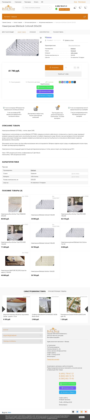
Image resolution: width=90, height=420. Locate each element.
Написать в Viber (46, 91)
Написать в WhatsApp (46, 87)
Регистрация (82, 2)
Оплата (36, 2)
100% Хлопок (74, 53)
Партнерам (27, 2)
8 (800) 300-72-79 (66, 376)
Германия (73, 50)
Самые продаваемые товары (35, 291)
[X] (75, 82)
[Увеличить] (22, 47)
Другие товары (75, 173)
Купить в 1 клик (63, 74)
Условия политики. (52, 418)
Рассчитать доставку (34, 82)
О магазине (18, 2)
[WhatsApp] (60, 82)
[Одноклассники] (70, 82)
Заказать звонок (64, 9)
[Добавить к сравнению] (40, 41)
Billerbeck (73, 48)
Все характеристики (74, 45)
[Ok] (81, 411)
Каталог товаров (10, 17)
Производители (6, 2)
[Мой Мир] (72, 82)
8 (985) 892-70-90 (66, 379)
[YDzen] (73, 411)
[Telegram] (65, 82)
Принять (81, 417)
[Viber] (62, 82)
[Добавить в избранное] (40, 38)
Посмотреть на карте (53, 359)
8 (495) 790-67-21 (61, 6)
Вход (75, 2)
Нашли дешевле (15, 82)
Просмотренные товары (57, 291)
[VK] (77, 411)
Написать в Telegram (46, 95)
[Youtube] (86, 411)
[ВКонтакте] (67, 82)
